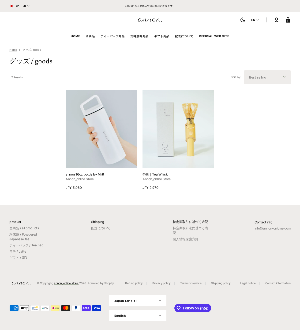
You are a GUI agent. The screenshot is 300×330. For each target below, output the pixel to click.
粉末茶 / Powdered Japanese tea (23, 236)
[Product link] (101, 140)
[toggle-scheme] (242, 20)
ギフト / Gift (18, 257)
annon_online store (66, 283)
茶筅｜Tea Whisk (155, 174)
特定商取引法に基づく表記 (190, 230)
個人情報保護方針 (185, 239)
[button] (276, 20)
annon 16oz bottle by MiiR (85, 174)
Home (13, 49)
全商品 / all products (24, 228)
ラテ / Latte (17, 251)
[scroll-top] (290, 320)
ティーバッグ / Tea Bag (26, 245)
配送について (100, 228)
